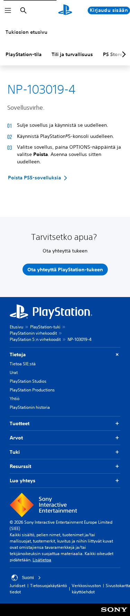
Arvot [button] (16, 438)
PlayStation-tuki (45, 327)
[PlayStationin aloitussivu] (65, 10)
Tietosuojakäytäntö (48, 585)
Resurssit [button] (20, 466)
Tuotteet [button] (19, 423)
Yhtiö (14, 398)
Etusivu (16, 327)
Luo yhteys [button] (22, 480)
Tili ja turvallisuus (72, 54)
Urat (14, 372)
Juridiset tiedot (17, 589)
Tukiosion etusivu (26, 32)
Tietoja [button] (18, 354)
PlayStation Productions (32, 390)
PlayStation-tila (24, 54)
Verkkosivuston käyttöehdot (86, 589)
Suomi (28, 577)
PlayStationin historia (30, 407)
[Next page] (122, 54)
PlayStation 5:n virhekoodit (35, 339)
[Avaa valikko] (8, 10)
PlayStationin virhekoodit (33, 333)
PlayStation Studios (28, 381)
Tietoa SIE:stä (23, 364)
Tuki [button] (15, 452)
